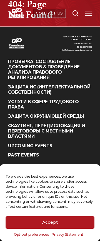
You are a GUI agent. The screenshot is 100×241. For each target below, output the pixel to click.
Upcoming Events (30, 145)
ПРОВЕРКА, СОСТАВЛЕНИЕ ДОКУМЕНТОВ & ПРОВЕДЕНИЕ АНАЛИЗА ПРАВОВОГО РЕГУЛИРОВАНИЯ (44, 69)
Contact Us (49, 13)
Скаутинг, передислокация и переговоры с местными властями (46, 131)
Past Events (23, 155)
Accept (50, 222)
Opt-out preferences (31, 234)
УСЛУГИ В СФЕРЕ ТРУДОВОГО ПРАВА (43, 104)
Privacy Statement (67, 234)
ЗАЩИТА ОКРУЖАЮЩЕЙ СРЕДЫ (46, 116)
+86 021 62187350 (83, 43)
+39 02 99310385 (84, 47)
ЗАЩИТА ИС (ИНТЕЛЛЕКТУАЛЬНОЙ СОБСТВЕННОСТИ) (49, 89)
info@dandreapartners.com (76, 50)
